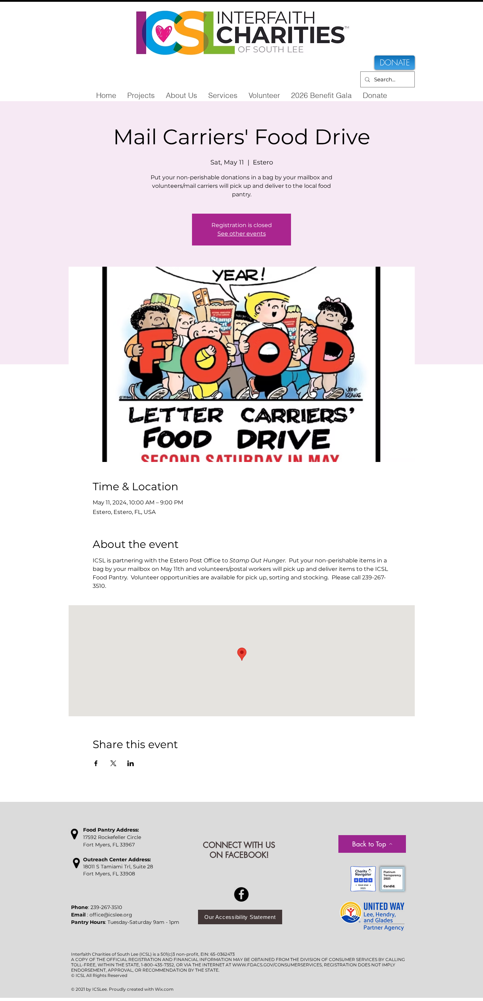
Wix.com (164, 989)
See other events (241, 233)
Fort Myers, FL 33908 (109, 873)
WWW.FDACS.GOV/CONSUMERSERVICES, (277, 964)
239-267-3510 (106, 907)
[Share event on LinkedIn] (130, 763)
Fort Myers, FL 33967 (109, 844)
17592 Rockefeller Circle (112, 837)
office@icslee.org (110, 915)
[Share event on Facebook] (96, 763)
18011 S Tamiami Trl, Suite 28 (118, 866)
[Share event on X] (113, 763)
